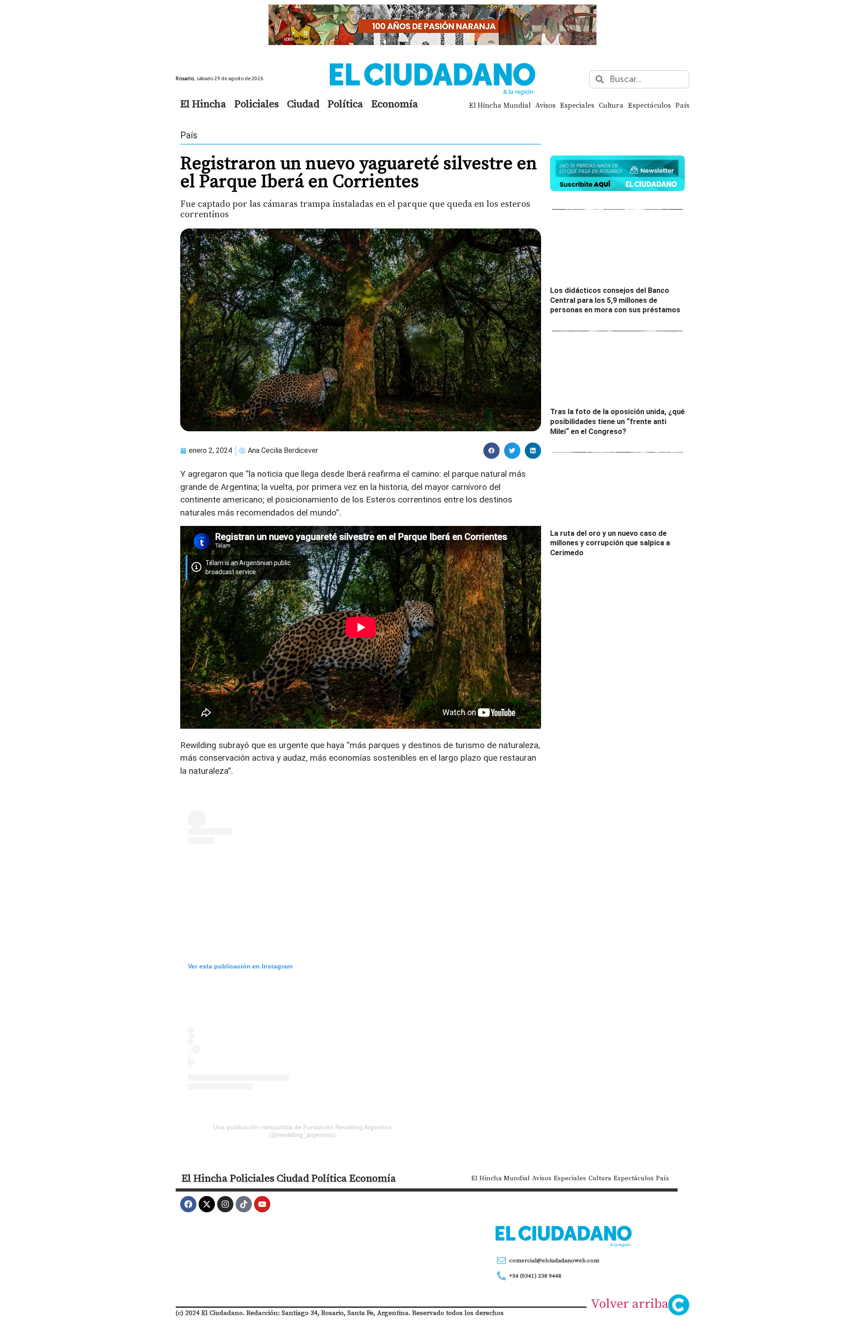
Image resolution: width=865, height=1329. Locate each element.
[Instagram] (225, 1204)
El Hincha (203, 103)
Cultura (611, 105)
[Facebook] (188, 1204)
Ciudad (303, 103)
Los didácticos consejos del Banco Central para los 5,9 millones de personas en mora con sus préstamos (615, 300)
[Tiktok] (244, 1204)
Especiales (577, 105)
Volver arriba (630, 1303)
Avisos (545, 105)
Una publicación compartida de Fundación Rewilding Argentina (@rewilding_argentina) (302, 1130)
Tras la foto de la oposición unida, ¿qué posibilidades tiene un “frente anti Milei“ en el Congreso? (617, 421)
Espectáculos (649, 105)
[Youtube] (262, 1204)
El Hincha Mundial (500, 105)
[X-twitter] (207, 1204)
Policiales (256, 103)
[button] (491, 451)
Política (345, 103)
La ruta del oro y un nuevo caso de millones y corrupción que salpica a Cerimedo (610, 543)
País (682, 105)
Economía (394, 103)
